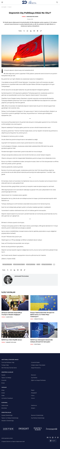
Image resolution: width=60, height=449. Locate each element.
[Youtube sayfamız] (58, 437)
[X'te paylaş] (24, 31)
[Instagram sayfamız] (52, 437)
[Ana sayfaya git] (29, 2)
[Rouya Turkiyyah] (51, 429)
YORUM (24, 16)
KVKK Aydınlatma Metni (7, 438)
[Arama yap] (57, 2)
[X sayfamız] (50, 437)
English (53, 440)
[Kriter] (8, 429)
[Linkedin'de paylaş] (30, 31)
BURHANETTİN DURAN (32, 16)
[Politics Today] (38, 429)
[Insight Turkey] (23, 429)
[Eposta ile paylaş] (34, 31)
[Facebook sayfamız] (55, 437)
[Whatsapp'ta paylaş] (27, 31)
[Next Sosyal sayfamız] (47, 437)
